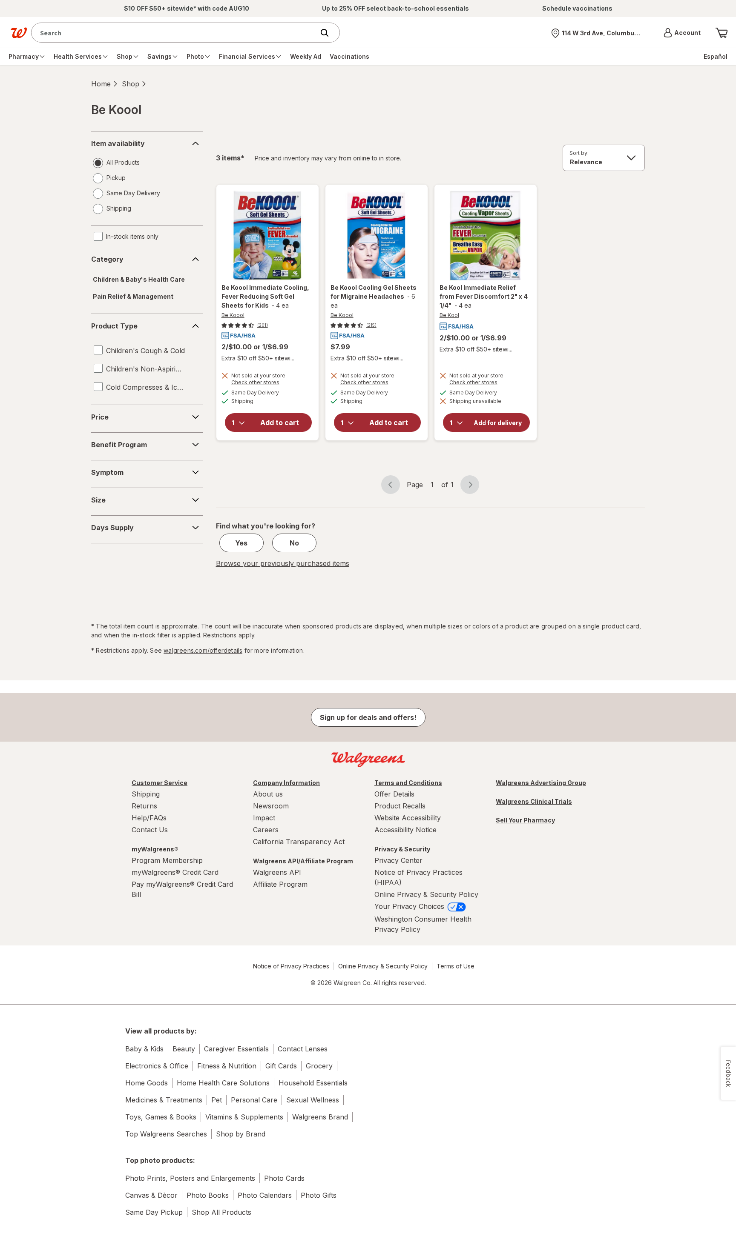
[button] (682, 32)
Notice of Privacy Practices (291, 966)
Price (100, 417)
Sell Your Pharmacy (525, 820)
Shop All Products (221, 1212)
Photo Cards (284, 1178)
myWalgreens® (155, 849)
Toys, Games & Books (160, 1117)
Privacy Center (398, 860)
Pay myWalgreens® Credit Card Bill (182, 889)
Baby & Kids (144, 1049)
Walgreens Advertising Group (541, 782)
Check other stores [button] (267, 383)
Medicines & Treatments (163, 1100)
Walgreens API (277, 872)
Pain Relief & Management (133, 296)
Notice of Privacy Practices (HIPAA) (418, 877)
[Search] (328, 32)
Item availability (118, 143)
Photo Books (208, 1195)
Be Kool (449, 315)
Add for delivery (498, 422)
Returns (144, 806)
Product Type (114, 326)
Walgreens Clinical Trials (534, 801)
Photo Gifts (318, 1195)
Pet (216, 1100)
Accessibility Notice (405, 829)
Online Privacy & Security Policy (426, 894)
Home (101, 84)
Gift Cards (281, 1066)
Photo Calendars (265, 1195)
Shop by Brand (240, 1134)
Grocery (319, 1066)
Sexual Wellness (312, 1100)
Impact (264, 818)
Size (98, 500)
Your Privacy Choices (410, 906)
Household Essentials (313, 1083)
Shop (130, 84)
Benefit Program (119, 444)
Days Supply (112, 527)
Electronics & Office (156, 1066)
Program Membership (167, 860)
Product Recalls (400, 806)
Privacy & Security (402, 849)
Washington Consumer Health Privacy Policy (423, 924)
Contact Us (150, 829)
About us (268, 794)
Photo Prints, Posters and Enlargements (190, 1178)
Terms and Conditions (408, 782)
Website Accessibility (407, 818)
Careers (266, 829)
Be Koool (232, 315)
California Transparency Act (299, 841)
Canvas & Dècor (151, 1195)
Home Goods (146, 1083)
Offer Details (394, 794)
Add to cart (279, 422)
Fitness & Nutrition (226, 1066)
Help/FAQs (149, 818)
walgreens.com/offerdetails (203, 650)
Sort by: (579, 153)
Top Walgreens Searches (166, 1134)
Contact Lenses (303, 1049)
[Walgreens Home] (19, 32)
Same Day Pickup (154, 1212)
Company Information (286, 782)
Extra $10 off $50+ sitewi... (257, 358)
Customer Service (159, 782)
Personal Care (254, 1100)
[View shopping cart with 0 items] (721, 32)
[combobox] (175, 32)
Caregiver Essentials (236, 1049)
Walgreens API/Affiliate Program (303, 861)
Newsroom (271, 806)
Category (107, 259)
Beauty (183, 1049)
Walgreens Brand (320, 1117)
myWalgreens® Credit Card (175, 872)
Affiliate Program (280, 884)
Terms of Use (455, 966)
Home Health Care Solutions (223, 1083)
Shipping (146, 794)
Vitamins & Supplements (244, 1117)
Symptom (107, 472)
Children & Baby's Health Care (139, 279)
